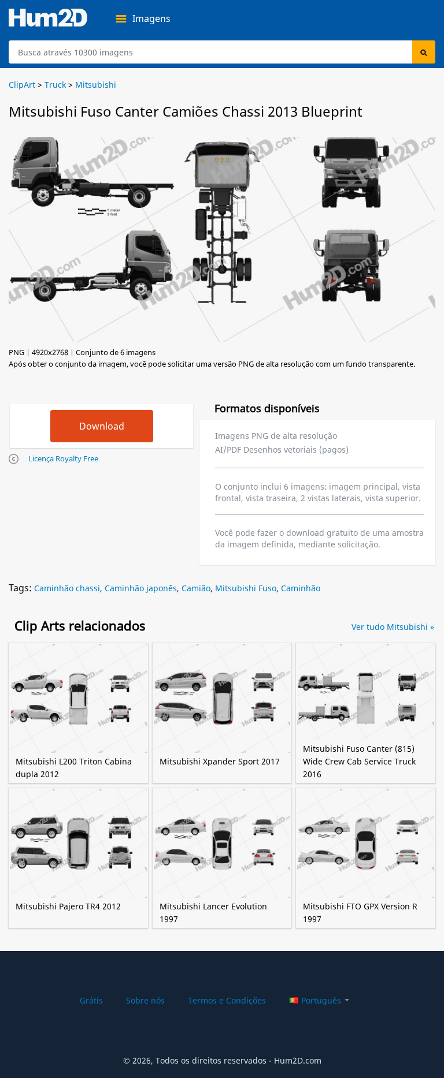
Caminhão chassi (67, 588)
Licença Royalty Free (63, 458)
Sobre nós (145, 1000)
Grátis (91, 1000)
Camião (196, 588)
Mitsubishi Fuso (245, 588)
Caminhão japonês (141, 588)
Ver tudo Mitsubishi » (393, 626)
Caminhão (300, 588)
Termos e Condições (227, 1000)
